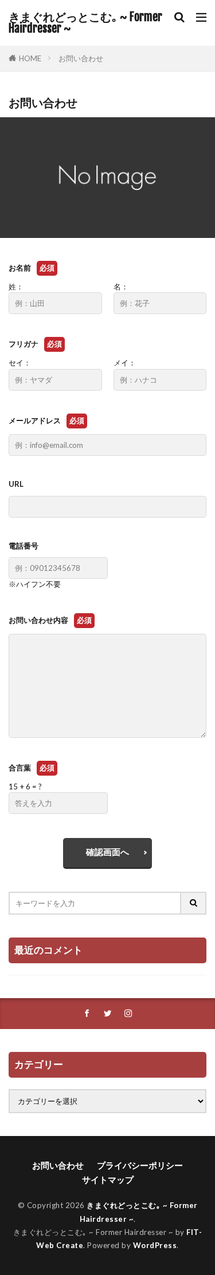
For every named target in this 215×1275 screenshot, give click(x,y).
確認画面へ (107, 852)
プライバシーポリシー (140, 1165)
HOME (30, 58)
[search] (193, 903)
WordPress (155, 1245)
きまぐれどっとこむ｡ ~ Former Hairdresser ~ (85, 22)
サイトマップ (108, 1179)
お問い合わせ (80, 58)
